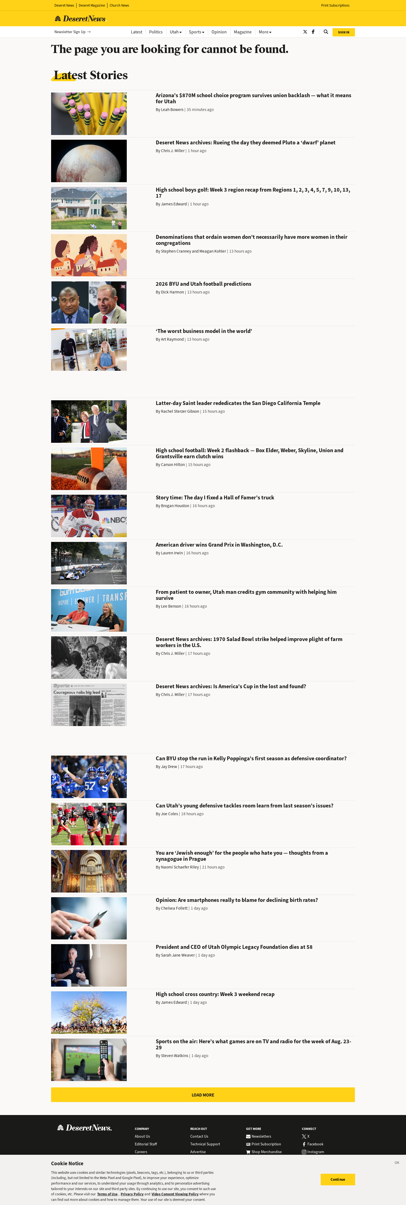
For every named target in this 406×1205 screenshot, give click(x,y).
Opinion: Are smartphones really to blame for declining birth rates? (237, 900)
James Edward (174, 204)
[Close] (397, 1164)
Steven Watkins (174, 1055)
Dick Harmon (172, 292)
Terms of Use (107, 1194)
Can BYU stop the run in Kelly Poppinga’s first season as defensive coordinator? (251, 758)
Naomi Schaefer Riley (180, 867)
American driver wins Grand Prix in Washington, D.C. (219, 545)
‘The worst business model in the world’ (204, 331)
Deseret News (64, 5)
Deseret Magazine (92, 5)
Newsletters (261, 1136)
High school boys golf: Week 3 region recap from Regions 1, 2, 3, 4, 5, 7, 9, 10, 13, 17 (253, 193)
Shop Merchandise (267, 1152)
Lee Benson (171, 606)
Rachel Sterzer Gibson (180, 411)
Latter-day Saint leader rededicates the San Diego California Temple (238, 403)
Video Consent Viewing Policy (175, 1194)
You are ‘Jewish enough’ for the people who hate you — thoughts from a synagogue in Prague (242, 856)
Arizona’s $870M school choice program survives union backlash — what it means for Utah (253, 98)
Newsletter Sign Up (70, 32)
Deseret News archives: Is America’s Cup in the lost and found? (231, 686)
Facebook (315, 1144)
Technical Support (205, 1144)
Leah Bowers (172, 109)
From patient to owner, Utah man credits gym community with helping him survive (246, 595)
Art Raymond (172, 339)
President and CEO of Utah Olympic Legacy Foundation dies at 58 (234, 947)
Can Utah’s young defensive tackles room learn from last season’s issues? (244, 805)
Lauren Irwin (172, 553)
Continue (338, 1179)
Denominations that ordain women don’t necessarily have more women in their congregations (251, 240)
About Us (142, 1136)
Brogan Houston (175, 506)
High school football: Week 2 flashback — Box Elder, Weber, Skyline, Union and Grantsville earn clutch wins (249, 453)
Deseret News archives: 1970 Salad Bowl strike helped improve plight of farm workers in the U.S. (249, 642)
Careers (141, 1152)
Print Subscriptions (335, 5)
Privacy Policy (132, 1194)
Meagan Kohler (212, 251)
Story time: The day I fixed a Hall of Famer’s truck (215, 497)
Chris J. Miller (172, 150)
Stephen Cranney (176, 251)
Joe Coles (169, 814)
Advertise (198, 1152)
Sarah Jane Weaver (178, 955)
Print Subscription (266, 1144)
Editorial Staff (146, 1144)
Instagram (315, 1152)
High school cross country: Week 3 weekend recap (215, 994)
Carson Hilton (173, 464)
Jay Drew (169, 766)
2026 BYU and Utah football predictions (203, 284)
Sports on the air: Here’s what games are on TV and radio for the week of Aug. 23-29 (253, 1044)
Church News (119, 5)
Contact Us (199, 1136)
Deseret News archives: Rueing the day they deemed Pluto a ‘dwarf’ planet (246, 142)
